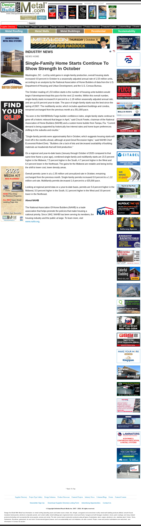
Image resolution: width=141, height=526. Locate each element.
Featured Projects (75, 27)
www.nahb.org (32, 221)
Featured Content (109, 27)
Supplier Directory (8, 27)
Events (136, 27)
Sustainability (126, 31)
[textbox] (14, 23)
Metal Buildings (70, 31)
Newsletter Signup (28, 18)
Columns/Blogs (125, 27)
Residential (98, 31)
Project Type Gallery (40, 27)
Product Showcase (92, 27)
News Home (32, 56)
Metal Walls (42, 31)
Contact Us (107, 503)
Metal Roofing (14, 31)
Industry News (23, 27)
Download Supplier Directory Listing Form (63, 503)
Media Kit (42, 18)
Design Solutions (58, 27)
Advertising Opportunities (91, 503)
